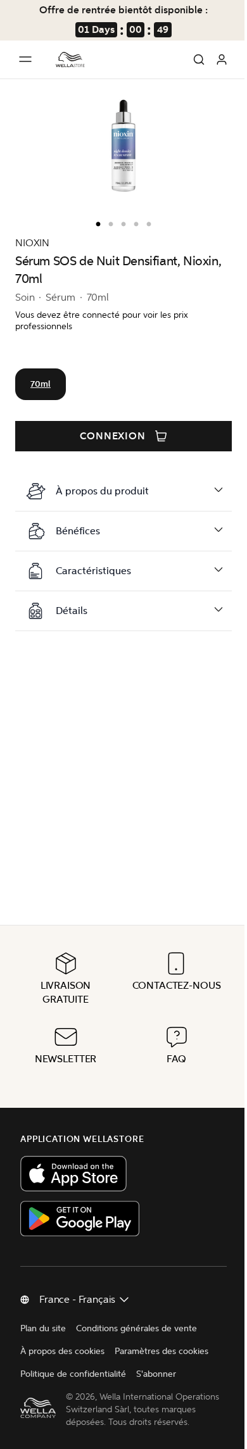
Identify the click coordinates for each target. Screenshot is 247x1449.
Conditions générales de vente (136, 1315)
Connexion (113, 436)
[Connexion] (222, 59)
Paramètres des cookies (161, 1338)
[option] (95, 221)
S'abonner (156, 1361)
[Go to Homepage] (70, 59)
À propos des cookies (62, 1338)
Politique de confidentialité (73, 1361)
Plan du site (43, 1315)
